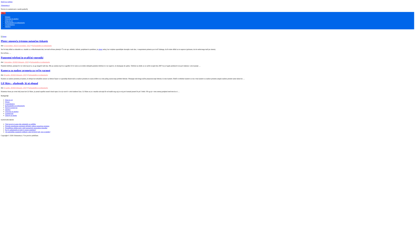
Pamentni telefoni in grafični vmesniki (22, 57)
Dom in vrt (9, 21)
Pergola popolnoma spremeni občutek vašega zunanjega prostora (27, 126)
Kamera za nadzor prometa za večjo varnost (25, 70)
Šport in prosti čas (11, 108)
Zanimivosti (9, 113)
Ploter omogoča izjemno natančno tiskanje (24, 41)
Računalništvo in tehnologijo (15, 23)
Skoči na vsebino (7, 2)
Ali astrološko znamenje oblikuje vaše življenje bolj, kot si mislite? (27, 132)
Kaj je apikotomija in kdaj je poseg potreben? (20, 130)
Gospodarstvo (10, 25)
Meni (3, 13)
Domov (7, 17)
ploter (100, 49)
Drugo (7, 102)
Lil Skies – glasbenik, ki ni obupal (19, 83)
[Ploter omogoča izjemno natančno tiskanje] (3, 36)
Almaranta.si (5, 5)
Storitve (7, 27)
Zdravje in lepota (11, 115)
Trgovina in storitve (11, 19)
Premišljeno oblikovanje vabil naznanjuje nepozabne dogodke (26, 128)
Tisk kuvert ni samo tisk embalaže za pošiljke (20, 124)
